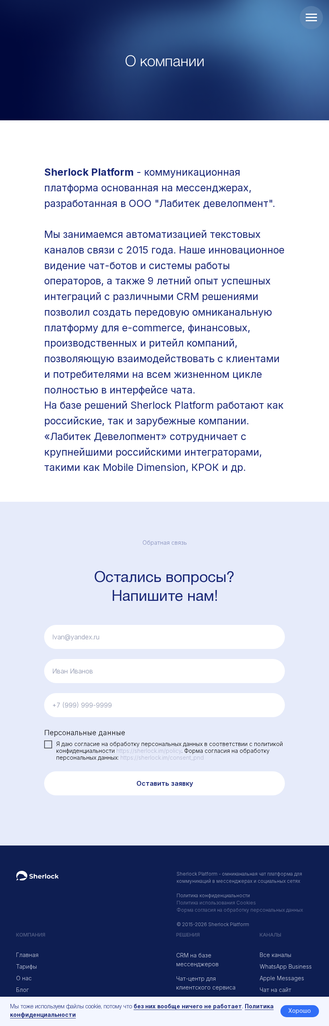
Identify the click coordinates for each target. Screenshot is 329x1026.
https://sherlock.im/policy (148, 750)
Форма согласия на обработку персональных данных (240, 910)
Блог (22, 989)
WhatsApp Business (286, 966)
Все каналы (275, 954)
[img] (37, 875)
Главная (27, 954)
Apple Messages (282, 978)
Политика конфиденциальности (213, 895)
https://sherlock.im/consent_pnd (162, 757)
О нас (24, 978)
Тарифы (26, 966)
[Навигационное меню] (311, 18)
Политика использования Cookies (216, 903)
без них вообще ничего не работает (188, 1007)
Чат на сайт (275, 989)
